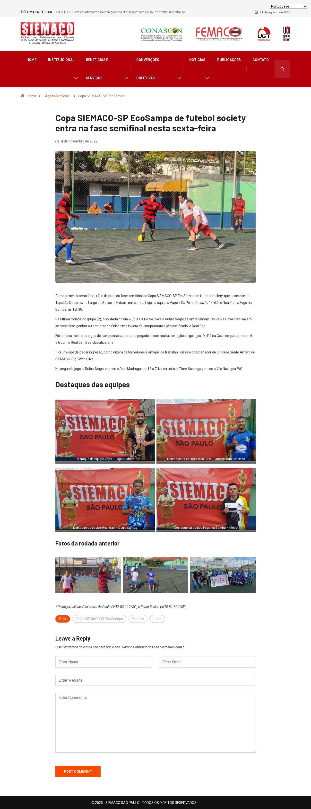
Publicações (229, 60)
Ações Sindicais (57, 96)
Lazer (157, 619)
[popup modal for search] (282, 69)
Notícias (197, 60)
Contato (260, 60)
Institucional (61, 60)
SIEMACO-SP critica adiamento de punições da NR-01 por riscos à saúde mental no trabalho (120, 12)
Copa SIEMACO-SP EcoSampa (99, 619)
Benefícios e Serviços (97, 69)
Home (31, 60)
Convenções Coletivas (147, 69)
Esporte (138, 619)
